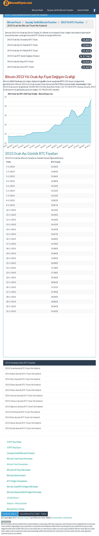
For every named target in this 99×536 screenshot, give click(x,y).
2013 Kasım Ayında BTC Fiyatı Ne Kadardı (23, 423)
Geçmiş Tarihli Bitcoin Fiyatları (60, 10)
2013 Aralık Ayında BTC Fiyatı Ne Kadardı (23, 428)
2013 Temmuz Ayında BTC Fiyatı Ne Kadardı (24, 401)
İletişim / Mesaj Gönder (17, 503)
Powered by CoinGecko (62, 517)
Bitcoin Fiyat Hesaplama (17, 464)
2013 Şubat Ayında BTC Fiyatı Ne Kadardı (23, 373)
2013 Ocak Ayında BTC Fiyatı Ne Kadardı (22, 368)
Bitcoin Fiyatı (23, 517)
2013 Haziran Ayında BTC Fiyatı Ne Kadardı (24, 395)
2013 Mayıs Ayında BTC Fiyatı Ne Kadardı (23, 390)
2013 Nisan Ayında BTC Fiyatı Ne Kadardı (23, 384)
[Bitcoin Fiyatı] (17, 3)
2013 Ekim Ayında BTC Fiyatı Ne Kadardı (22, 417)
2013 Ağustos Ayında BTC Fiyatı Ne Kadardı (24, 406)
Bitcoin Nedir (37, 10)
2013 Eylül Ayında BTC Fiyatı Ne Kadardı (22, 412)
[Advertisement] (49, 337)
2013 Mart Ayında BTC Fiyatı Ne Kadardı (22, 379)
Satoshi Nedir (83, 10)
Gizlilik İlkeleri (13, 498)
